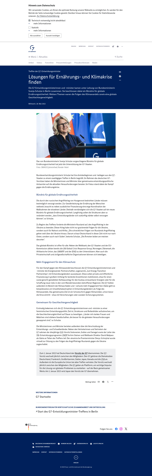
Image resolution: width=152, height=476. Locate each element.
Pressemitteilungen (63, 63)
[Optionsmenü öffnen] (120, 81)
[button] (122, 46)
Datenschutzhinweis (103, 46)
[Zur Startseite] (32, 49)
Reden (94, 63)
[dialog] (76, 21)
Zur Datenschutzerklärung (48, 16)
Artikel (31, 63)
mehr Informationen (42, 23)
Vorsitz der (81, 353)
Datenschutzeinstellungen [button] (73, 452)
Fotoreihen (49, 63)
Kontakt (91, 46)
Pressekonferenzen (81, 63)
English (73, 46)
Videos (39, 63)
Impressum (82, 46)
